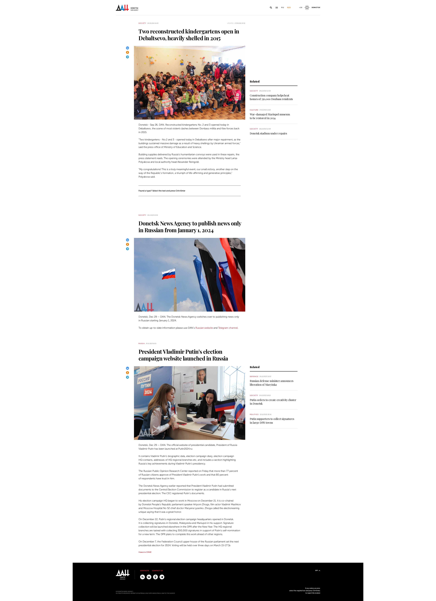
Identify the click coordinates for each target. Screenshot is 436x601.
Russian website (204, 328)
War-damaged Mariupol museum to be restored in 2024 (270, 116)
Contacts (144, 571)
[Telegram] (127, 56)
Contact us (157, 571)
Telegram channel (228, 328)
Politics (254, 414)
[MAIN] (162, 577)
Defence (254, 376)
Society (142, 23)
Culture (254, 110)
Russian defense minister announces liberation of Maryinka (271, 382)
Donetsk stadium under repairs (268, 133)
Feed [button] (289, 7)
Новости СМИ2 (145, 552)
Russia (142, 343)
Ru (282, 7)
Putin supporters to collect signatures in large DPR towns (272, 420)
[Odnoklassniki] (127, 52)
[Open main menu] (277, 7)
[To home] (127, 8)
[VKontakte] (127, 47)
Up (316, 570)
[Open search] (271, 7)
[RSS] (142, 577)
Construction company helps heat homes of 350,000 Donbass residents (271, 97)
